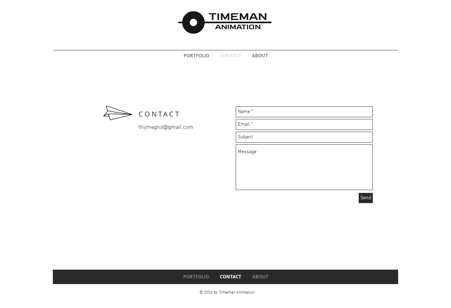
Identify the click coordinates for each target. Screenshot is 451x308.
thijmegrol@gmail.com (165, 127)
